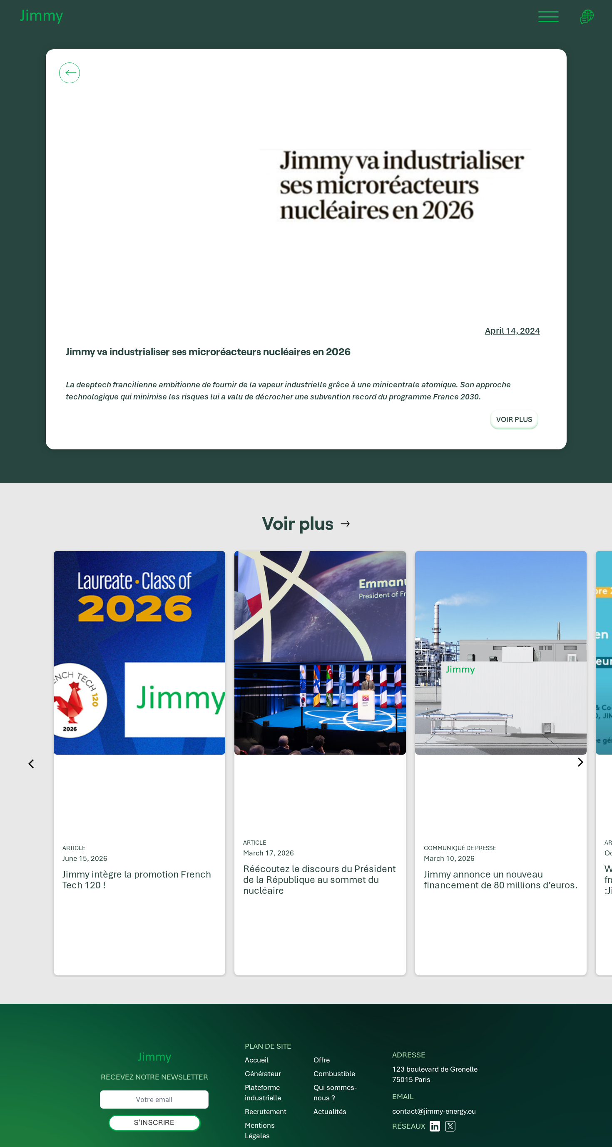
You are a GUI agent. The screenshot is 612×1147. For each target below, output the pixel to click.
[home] (41, 16)
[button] (548, 17)
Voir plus (514, 419)
